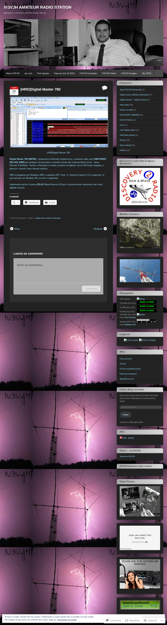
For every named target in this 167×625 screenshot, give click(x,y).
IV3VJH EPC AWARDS (130, 115)
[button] (140, 605)
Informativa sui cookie (67, 620)
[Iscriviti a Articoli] (121, 438)
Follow (126, 415)
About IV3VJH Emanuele (131, 90)
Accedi (123, 364)
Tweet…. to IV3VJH (130, 450)
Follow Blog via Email (132, 389)
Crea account (126, 359)
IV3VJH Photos (126, 120)
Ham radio (124, 105)
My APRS (147, 73)
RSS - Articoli (128, 438)
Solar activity (125, 145)
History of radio (126, 110)
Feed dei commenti (128, 374)
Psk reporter (43, 73)
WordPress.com (127, 379)
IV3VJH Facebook (88, 73)
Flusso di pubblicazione (130, 369)
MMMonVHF (130, 325)
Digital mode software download (48, 218)
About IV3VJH (13, 73)
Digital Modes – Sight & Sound (133, 100)
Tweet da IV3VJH (127, 456)
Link (121, 125)
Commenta (91, 288)
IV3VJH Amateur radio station (136, 466)
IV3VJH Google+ (129, 73)
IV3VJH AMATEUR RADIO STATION (37, 7)
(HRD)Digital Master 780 (58, 152)
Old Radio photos (127, 135)
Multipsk (98, 228)
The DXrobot (130, 317)
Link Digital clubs (127, 130)
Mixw (17, 228)
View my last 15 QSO (64, 73)
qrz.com (28, 73)
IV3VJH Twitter (109, 73)
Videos (123, 150)
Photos (123, 140)
